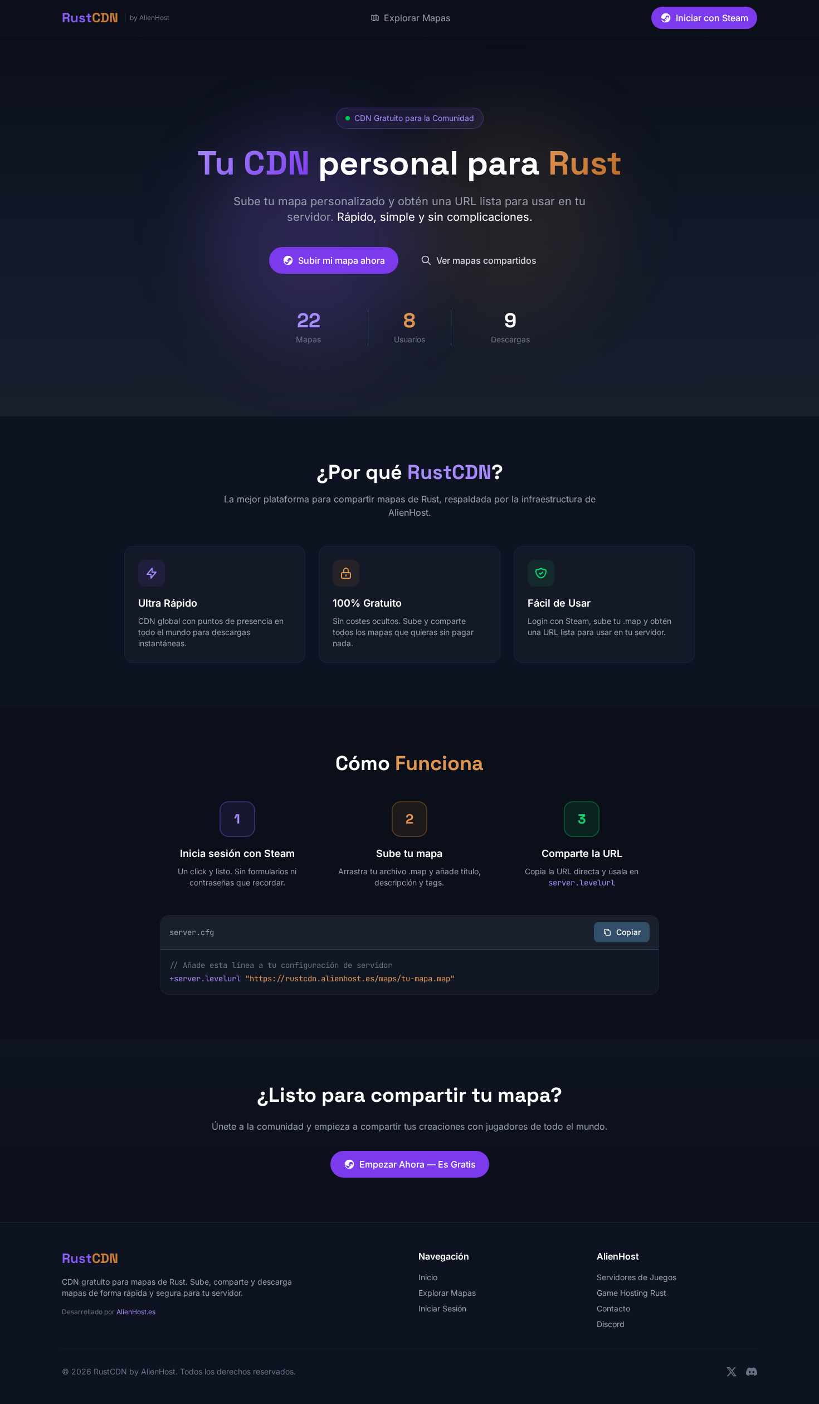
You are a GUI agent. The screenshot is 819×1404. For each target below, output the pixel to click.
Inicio (427, 1277)
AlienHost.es (135, 1312)
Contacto (613, 1308)
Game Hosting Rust (631, 1293)
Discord (611, 1324)
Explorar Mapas (447, 1293)
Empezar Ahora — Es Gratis (417, 1164)
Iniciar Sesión (442, 1308)
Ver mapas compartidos (486, 260)
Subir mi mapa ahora (341, 260)
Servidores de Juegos (636, 1277)
